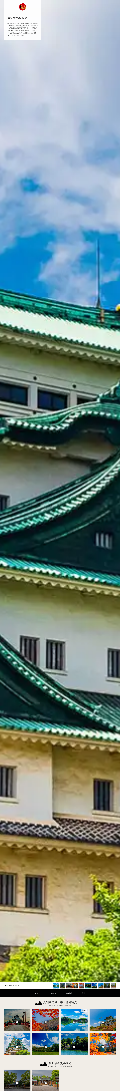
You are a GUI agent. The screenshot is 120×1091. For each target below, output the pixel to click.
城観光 (37, 993)
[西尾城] (45, 1020)
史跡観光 (52, 993)
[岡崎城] (103, 1044)
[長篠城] (45, 1044)
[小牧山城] (103, 1020)
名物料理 (69, 993)
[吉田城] (74, 1044)
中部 (10, 985)
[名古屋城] (17, 1044)
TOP (5, 985)
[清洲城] (17, 1020)
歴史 (83, 993)
